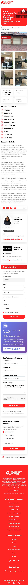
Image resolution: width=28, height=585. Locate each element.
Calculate (14, 316)
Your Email (6, 367)
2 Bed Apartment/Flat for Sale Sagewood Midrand (10, 15)
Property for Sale (14, 503)
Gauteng (14, 27)
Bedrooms (6, 99)
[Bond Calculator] (9, 583)
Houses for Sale (9, 432)
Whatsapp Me (9, 230)
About (14, 556)
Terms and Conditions (14, 549)
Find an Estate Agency (14, 513)
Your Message (8, 383)
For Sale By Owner (14, 516)
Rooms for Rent (9, 438)
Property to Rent (14, 506)
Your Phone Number (10, 375)
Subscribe (14, 448)
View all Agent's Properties (11, 239)
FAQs (14, 546)
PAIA (14, 553)
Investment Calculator (14, 530)
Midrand (20, 27)
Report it (23, 457)
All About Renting (14, 526)
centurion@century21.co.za (14, 256)
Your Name (6, 360)
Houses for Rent (9, 435)
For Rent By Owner (14, 519)
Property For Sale (6, 27)
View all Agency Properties (11, 260)
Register (14, 539)
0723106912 (8, 228)
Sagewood (5, 29)
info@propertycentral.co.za (15, 571)
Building (18, 99)
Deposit (5, 284)
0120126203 (8, 253)
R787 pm (11, 128)
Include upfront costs (11, 312)
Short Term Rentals (14, 523)
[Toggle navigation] (25, 3)
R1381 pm (12, 125)
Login (14, 543)
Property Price (7, 276)
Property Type (7, 90)
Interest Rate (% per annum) (11, 297)
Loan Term (6, 304)
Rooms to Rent (14, 509)
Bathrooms (19, 90)
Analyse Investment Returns (14, 349)
